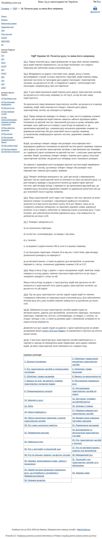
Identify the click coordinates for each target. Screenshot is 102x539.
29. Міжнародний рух (82, 455)
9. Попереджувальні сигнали (38, 391)
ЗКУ (2, 59)
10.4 (26, 116)
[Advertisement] (63, 34)
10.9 (26, 294)
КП (2, 45)
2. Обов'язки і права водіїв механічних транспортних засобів (85, 361)
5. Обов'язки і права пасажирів (39, 376)
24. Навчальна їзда (33, 442)
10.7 (26, 222)
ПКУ (2, 77)
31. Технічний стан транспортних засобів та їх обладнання (85, 462)
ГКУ (2, 56)
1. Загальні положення (35, 361)
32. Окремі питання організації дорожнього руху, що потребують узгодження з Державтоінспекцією (45, 473)
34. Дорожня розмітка (34, 480)
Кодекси (4, 20)
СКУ (2, 81)
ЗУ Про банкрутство (8, 98)
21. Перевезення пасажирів (85, 425)
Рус (99, 1)
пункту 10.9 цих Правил (53, 331)
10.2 (26, 74)
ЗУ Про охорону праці (9, 146)
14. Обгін (28, 406)
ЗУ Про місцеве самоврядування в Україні (8, 140)
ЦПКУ (3, 88)
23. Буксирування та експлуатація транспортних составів (85, 433)
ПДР (15, 8)
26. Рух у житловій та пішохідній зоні (42, 449)
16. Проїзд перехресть (35, 412)
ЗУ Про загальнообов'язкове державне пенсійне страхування (9, 121)
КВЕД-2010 (5, 41)
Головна (5, 8)
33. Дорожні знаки (81, 473)
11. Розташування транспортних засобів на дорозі (84, 391)
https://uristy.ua (83, 530)
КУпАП (3, 73)
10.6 (26, 197)
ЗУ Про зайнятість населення (8, 129)
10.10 (26, 309)
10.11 (26, 340)
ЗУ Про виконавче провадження (8, 103)
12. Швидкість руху (33, 400)
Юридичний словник (9, 23)
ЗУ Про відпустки (7, 108)
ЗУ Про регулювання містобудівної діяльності (10, 150)
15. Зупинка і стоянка (82, 406)
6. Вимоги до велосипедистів (86, 376)
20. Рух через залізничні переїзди (40, 425)
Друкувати (95, 12)
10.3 (26, 92)
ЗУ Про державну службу (7, 113)
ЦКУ (2, 84)
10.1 (26, 61)
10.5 (26, 176)
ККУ (2, 70)
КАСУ (3, 63)
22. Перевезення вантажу (36, 433)
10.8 (26, 270)
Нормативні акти (7, 27)
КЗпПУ (3, 66)
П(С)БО (4, 38)
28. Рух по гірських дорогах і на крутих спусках (47, 455)
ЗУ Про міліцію (6, 134)
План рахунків (6, 34)
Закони (3, 16)
